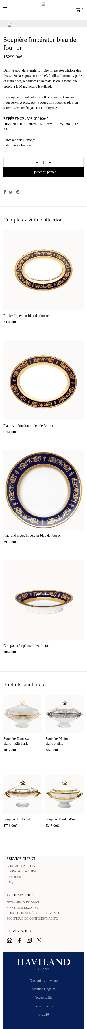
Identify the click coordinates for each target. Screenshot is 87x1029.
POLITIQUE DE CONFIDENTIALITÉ (32, 918)
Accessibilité (43, 997)
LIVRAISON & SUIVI (21, 871)
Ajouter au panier (43, 172)
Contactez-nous (43, 1006)
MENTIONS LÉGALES (22, 907)
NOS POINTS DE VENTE (24, 902)
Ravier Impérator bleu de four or (26, 316)
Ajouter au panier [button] (13, 329)
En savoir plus (38, 329)
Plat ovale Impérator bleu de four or (28, 425)
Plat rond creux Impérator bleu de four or (32, 535)
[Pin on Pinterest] (18, 192)
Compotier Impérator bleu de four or (28, 646)
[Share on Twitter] (11, 192)
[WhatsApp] (39, 940)
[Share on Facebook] (4, 192)
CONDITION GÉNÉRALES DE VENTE (33, 913)
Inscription (9, 940)
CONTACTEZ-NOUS (21, 866)
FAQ (10, 882)
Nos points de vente (44, 980)
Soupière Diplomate (17, 819)
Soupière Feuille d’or (60, 819)
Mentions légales (43, 989)
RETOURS (14, 876)
